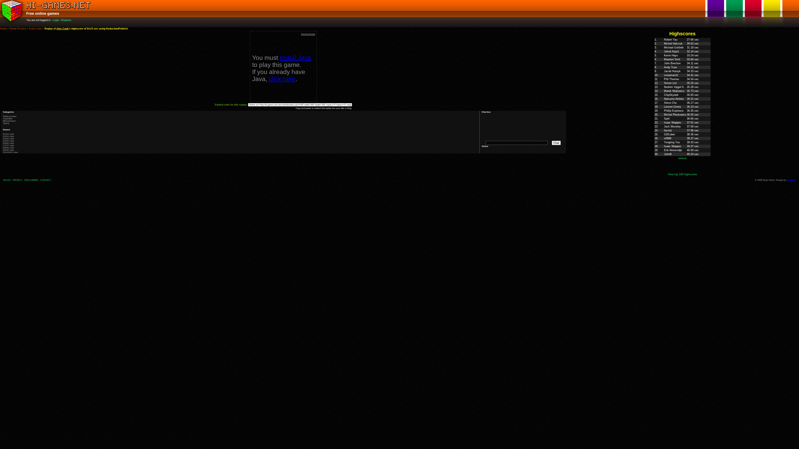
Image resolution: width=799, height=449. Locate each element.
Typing (6, 123)
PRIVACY (17, 180)
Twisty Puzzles (18, 28)
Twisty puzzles (9, 116)
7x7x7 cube (8, 145)
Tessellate (7, 118)
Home (3, 28)
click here (282, 78)
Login (56, 20)
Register (66, 20)
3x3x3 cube (8, 136)
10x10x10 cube (10, 152)
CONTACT (45, 180)
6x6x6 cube (8, 143)
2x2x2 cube (8, 134)
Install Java (295, 57)
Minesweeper (9, 121)
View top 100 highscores (682, 174)
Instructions (308, 34)
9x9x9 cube (8, 150)
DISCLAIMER (31, 180)
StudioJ (791, 180)
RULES (7, 180)
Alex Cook (62, 28)
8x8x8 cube (8, 148)
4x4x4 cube (35, 28)
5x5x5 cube (8, 141)
